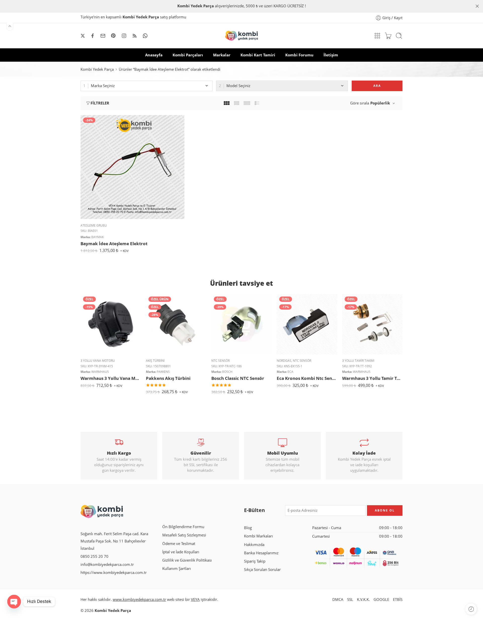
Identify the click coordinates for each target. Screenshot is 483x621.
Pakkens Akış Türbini (168, 378)
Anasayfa (154, 55)
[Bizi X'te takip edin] (82, 35)
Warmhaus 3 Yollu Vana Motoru (110, 378)
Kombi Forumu (299, 55)
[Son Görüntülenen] (471, 609)
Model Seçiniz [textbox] (238, 85)
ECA (290, 372)
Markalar (221, 55)
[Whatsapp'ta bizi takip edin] (145, 36)
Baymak (97, 237)
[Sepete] (388, 35)
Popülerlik (380, 103)
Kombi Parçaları (188, 55)
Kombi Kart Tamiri (257, 55)
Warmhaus (100, 372)
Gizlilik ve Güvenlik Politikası (187, 560)
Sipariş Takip (254, 561)
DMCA (337, 599)
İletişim (331, 55)
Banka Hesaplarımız (261, 553)
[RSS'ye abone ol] (134, 36)
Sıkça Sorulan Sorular (262, 569)
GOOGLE (381, 599)
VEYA (195, 599)
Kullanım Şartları (176, 568)
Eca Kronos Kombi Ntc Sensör (307, 378)
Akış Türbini (155, 360)
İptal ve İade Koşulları (180, 552)
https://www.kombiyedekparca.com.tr (113, 572)
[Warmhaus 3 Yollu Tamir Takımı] (372, 324)
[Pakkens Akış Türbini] (176, 324)
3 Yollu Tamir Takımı (358, 360)
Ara (377, 86)
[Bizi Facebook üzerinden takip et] (92, 35)
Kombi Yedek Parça (97, 69)
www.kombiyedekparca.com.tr (139, 599)
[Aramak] (399, 35)
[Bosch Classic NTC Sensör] (241, 324)
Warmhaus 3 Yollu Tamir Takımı (372, 378)
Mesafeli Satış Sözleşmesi (184, 535)
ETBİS (398, 599)
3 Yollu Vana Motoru (97, 360)
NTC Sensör (220, 360)
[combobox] (146, 86)
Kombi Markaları (258, 536)
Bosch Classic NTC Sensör (237, 378)
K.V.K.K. (363, 599)
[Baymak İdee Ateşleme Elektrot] (132, 167)
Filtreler (100, 103)
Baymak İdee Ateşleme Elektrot (113, 243)
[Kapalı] (477, 6)
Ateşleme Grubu (93, 225)
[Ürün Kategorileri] (377, 35)
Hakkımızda (254, 544)
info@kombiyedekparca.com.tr (107, 564)
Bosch (227, 372)
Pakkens (163, 372)
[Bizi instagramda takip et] (124, 36)
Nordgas (284, 360)
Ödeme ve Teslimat (178, 543)
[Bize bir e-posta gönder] (103, 36)
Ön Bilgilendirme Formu (183, 526)
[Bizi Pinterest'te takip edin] (113, 36)
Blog (248, 527)
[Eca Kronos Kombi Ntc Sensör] (307, 324)
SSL (350, 599)
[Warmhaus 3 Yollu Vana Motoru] (110, 324)
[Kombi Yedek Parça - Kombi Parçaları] (241, 36)
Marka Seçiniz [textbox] (103, 85)
